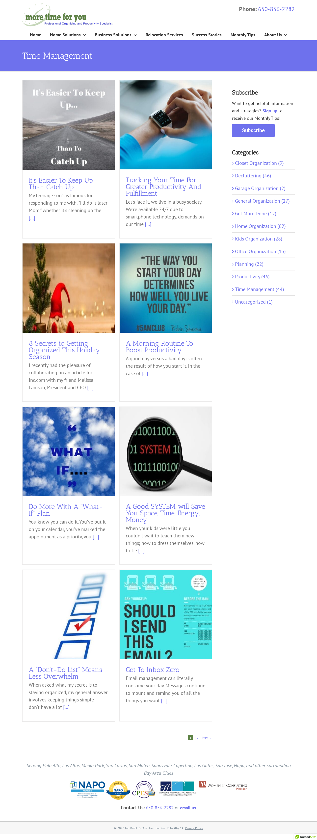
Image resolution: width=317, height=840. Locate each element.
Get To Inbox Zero (153, 670)
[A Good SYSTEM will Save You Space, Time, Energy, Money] (166, 451)
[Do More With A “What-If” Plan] (69, 456)
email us (188, 808)
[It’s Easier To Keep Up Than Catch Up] (69, 126)
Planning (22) (249, 264)
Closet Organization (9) (259, 163)
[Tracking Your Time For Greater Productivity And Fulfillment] (166, 125)
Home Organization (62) (260, 226)
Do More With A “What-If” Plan (66, 510)
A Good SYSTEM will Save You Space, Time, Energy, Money (165, 513)
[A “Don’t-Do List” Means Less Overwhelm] (69, 630)
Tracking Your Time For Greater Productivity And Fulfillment (163, 186)
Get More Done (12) (255, 213)
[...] (32, 218)
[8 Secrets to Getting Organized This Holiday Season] (69, 288)
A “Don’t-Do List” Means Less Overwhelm (65, 673)
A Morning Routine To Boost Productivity (159, 346)
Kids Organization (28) (258, 239)
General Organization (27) (262, 201)
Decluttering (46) (253, 175)
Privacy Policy (194, 828)
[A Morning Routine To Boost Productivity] (166, 292)
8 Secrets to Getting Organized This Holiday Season (64, 350)
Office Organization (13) (260, 251)
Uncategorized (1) (254, 302)
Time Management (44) (259, 289)
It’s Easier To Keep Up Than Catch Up (61, 183)
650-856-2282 (276, 9)
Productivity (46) (252, 276)
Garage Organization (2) (260, 188)
